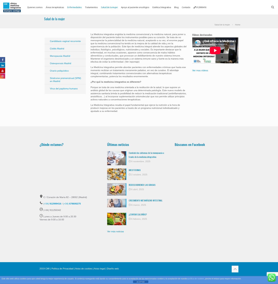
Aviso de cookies (83, 268)
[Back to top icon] (235, 269)
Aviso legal (99, 268)
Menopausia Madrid (60, 56)
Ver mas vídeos (200, 70)
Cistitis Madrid (57, 48)
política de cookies (196, 279)
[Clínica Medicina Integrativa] (12, 7)
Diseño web (112, 268)
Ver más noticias (115, 231)
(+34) (52, 203)
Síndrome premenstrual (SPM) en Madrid (65, 79)
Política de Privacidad (62, 268)
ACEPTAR (141, 282)
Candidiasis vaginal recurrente (65, 41)
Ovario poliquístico (59, 70)
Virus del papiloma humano (64, 88)
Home (237, 25)
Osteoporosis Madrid (60, 63)
